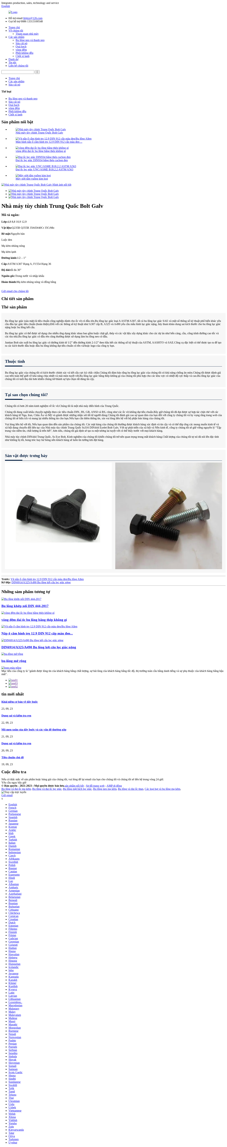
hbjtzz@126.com (32, 18)
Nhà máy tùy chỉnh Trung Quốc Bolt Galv (39, 132)
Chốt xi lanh (22, 56)
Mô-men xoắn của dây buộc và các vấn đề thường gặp (33, 729)
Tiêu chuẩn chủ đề (12, 757)
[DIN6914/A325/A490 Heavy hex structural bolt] (32, 640)
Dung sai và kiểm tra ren (16, 715)
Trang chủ (14, 27)
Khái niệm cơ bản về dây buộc (19, 701)
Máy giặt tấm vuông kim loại (32, 178)
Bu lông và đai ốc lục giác (47, 788)
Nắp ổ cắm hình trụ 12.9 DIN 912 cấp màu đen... (37, 633)
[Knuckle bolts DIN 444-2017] (21, 599)
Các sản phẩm (16, 36)
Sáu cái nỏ (21, 43)
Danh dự (13, 59)
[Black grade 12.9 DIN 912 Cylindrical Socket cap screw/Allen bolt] (39, 626)
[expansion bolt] (12, 653)
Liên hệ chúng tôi (18, 65)
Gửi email (7, 795)
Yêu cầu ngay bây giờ (13, 782)
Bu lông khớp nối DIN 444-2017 (25, 606)
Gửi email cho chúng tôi (15, 291)
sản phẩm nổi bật (74, 785)
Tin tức (12, 62)
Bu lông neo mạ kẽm (105, 788)
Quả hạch (21, 46)
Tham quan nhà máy (27, 33)
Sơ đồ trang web (95, 785)
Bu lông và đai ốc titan (130, 788)
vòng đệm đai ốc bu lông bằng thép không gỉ (41, 151)
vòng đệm (21, 49)
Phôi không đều (24, 52)
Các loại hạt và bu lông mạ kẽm (162, 788)
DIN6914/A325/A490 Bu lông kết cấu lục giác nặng (41, 582)
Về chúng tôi (16, 30)
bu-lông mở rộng (13, 661)
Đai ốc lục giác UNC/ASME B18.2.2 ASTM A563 (44, 169)
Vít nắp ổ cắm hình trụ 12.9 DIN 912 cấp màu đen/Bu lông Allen (47, 579)
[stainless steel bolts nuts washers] (27, 612)
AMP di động (114, 785)
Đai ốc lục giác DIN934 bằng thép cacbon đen (42, 160)
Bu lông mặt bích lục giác (77, 788)
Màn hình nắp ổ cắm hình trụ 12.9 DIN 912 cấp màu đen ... (49, 141)
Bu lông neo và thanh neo (30, 40)
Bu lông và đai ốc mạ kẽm (16, 788)
